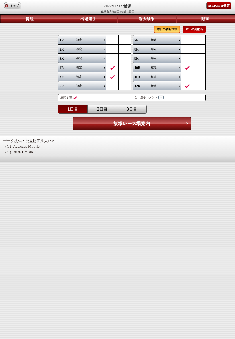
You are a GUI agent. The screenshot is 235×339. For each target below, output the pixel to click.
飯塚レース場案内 (131, 123)
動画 (205, 19)
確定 (71, 40)
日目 (73, 109)
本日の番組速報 (167, 29)
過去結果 (147, 19)
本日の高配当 (194, 29)
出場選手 (88, 19)
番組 (30, 19)
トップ (14, 5)
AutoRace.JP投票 (219, 5)
